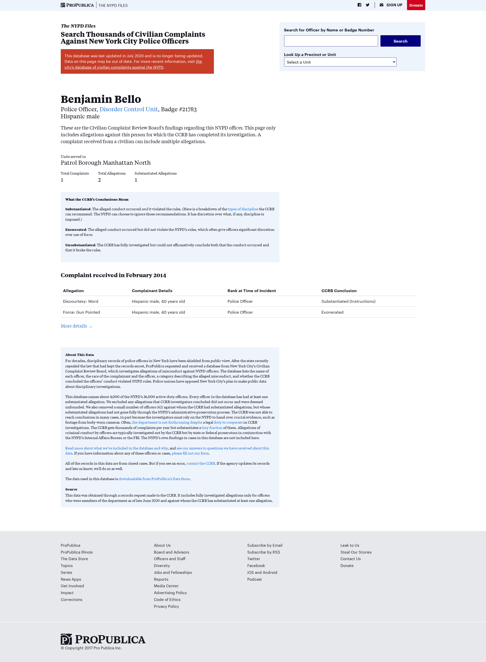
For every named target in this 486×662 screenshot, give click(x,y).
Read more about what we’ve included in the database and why (116, 447)
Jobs (158, 572)
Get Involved (72, 585)
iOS (250, 572)
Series (66, 572)
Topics (67, 565)
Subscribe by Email (264, 545)
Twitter (253, 558)
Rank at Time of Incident (252, 290)
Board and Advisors (171, 552)
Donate (416, 5)
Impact (67, 592)
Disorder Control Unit (128, 108)
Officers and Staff (170, 558)
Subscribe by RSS (263, 552)
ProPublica (70, 545)
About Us (162, 545)
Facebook (256, 565)
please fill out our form (190, 453)
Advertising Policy (170, 592)
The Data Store (74, 558)
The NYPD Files (113, 5)
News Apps (71, 579)
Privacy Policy (166, 606)
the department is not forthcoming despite (167, 422)
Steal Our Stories (356, 552)
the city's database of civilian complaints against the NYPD (133, 64)
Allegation (73, 290)
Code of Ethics (167, 599)
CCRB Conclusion (339, 290)
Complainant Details (152, 290)
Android (270, 572)
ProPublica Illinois (77, 552)
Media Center (166, 585)
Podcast (254, 579)
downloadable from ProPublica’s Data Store (154, 478)
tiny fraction (212, 427)
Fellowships (181, 572)
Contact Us (350, 558)
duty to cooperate (228, 422)
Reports (161, 579)
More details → (77, 325)
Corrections (71, 599)
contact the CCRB (201, 463)
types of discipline (243, 208)
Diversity (162, 565)
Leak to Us (349, 545)
